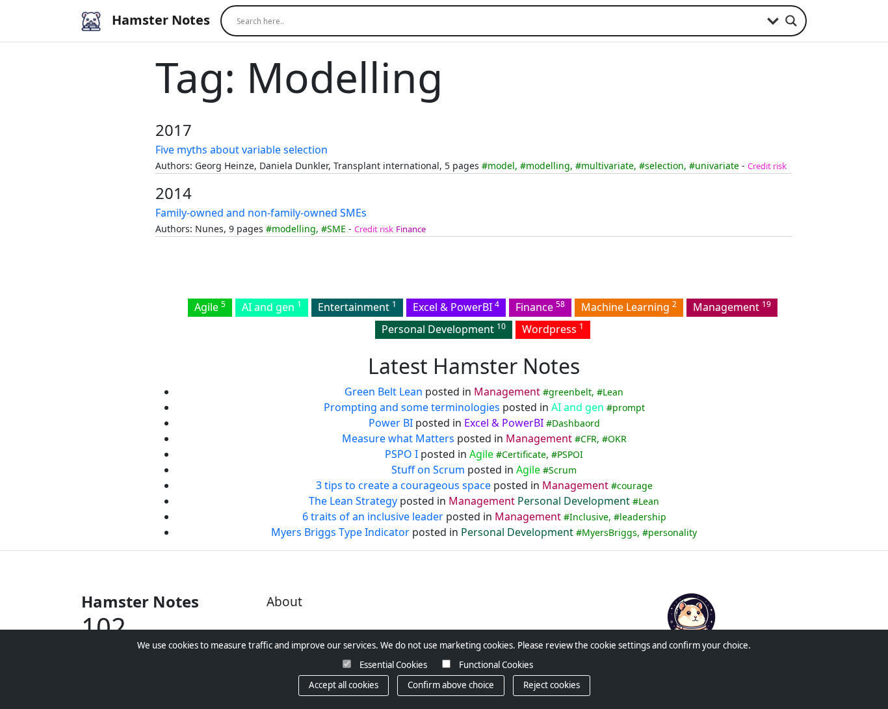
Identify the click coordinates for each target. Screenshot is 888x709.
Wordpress (553, 328)
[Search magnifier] (791, 21)
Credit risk (767, 166)
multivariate (607, 165)
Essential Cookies (393, 665)
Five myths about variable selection (241, 149)
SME (336, 228)
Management (732, 306)
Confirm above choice (451, 685)
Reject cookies (551, 685)
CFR (589, 439)
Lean (613, 392)
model (501, 165)
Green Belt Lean (384, 391)
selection (664, 165)
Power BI (391, 423)
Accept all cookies (343, 685)
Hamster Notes (159, 20)
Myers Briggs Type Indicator (340, 532)
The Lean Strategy (353, 501)
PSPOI (570, 454)
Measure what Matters (398, 438)
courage (635, 485)
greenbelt (570, 392)
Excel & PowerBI (456, 306)
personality (672, 532)
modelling (548, 165)
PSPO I (401, 454)
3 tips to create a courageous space (403, 485)
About (284, 601)
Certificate (524, 454)
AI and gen (272, 306)
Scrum (563, 470)
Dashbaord (576, 423)
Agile (210, 306)
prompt (628, 407)
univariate (717, 165)
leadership (643, 517)
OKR (617, 439)
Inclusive (588, 517)
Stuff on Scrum (428, 469)
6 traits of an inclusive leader (372, 516)
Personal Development (444, 328)
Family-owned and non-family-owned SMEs (261, 213)
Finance (411, 229)
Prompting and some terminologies (412, 407)
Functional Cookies (496, 665)
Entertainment (357, 306)
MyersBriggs (609, 532)
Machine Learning (629, 306)
